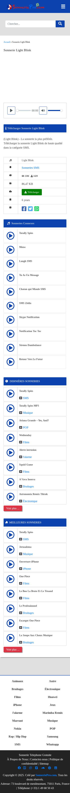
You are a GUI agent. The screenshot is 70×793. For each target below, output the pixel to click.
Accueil (7, 42)
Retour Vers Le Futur (31, 359)
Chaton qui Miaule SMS (32, 289)
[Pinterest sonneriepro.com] (50, 767)
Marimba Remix (53, 712)
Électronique (30, 501)
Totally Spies (26, 233)
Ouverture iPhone (29, 561)
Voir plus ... (12, 508)
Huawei (52, 697)
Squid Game (26, 464)
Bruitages (28, 486)
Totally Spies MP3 (29, 405)
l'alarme (27, 456)
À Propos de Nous (17, 759)
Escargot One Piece (29, 620)
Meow (22, 247)
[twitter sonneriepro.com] (37, 767)
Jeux (52, 704)
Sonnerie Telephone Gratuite (35, 755)
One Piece (24, 576)
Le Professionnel (28, 606)
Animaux (17, 681)
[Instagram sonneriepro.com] (31, 767)
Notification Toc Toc (30, 331)
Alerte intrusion (27, 450)
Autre (52, 681)
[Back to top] (65, 788)
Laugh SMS (25, 261)
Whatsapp (52, 744)
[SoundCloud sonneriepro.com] (43, 767)
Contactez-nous (39, 759)
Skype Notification (29, 317)
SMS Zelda (25, 303)
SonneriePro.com (46, 775)
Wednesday (25, 435)
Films (26, 442)
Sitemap (44, 763)
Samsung (52, 736)
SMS (26, 398)
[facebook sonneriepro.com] (20, 767)
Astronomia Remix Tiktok (33, 494)
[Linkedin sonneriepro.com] (56, 767)
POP (25, 427)
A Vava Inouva (27, 479)
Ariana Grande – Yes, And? (34, 420)
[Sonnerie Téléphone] (26, 7)
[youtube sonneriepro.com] (25, 767)
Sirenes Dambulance (30, 345)
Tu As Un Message (29, 275)
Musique (28, 412)
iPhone (27, 568)
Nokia (17, 728)
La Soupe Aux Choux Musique (35, 635)
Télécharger (33, 192)
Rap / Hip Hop (17, 736)
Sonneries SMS (30, 167)
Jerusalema (25, 547)
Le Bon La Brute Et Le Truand (36, 591)
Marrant (17, 720)
